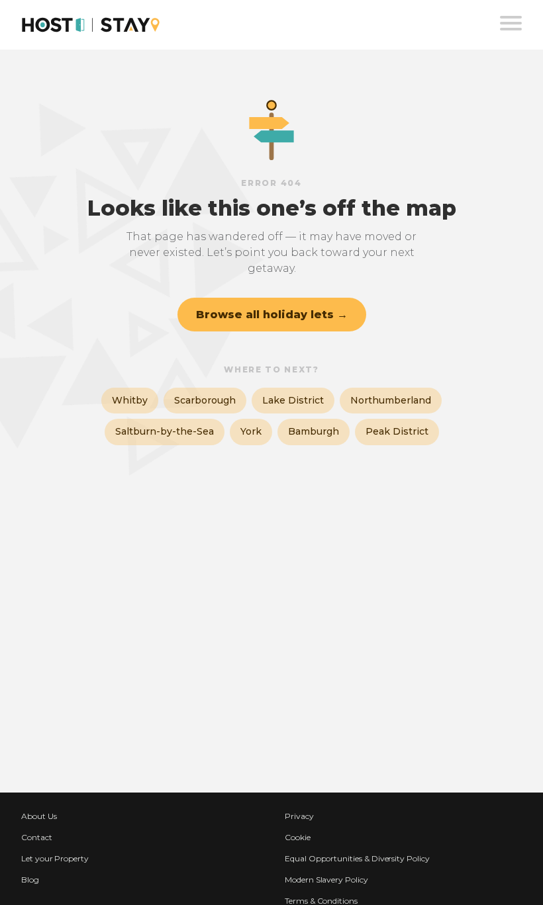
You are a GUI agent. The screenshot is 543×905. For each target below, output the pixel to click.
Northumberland (390, 400)
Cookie (298, 837)
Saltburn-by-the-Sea (164, 431)
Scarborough (205, 400)
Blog (30, 879)
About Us (39, 816)
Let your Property (55, 858)
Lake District (293, 400)
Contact (36, 837)
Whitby (130, 400)
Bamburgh (313, 431)
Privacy (299, 816)
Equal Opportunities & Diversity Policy (357, 858)
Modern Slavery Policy (326, 879)
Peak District (397, 431)
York (251, 431)
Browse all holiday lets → (272, 314)
